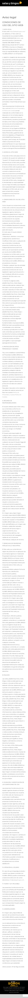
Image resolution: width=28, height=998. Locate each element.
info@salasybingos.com (17, 880)
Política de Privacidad (16, 66)
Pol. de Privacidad (13, 987)
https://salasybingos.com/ (17, 31)
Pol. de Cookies (21, 987)
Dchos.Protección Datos (19, 988)
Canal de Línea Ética (8, 988)
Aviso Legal (5, 987)
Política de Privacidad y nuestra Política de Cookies (11, 395)
